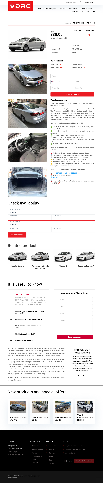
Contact (35, 463)
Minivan (52, 464)
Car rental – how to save (82, 351)
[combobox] (51, 213)
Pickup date (13, 216)
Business (52, 453)
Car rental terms (86, 9)
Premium (52, 456)
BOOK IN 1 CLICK (72, 94)
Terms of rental (37, 449)
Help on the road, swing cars (76, 449)
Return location (15, 222)
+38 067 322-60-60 (88, 2)
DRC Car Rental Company (47, 9)
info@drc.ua (72, 2)
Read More (82, 376)
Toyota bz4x (35, 418)
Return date (14, 228)
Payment (35, 453)
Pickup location (15, 209)
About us (35, 446)
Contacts (75, 12)
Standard (52, 449)
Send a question (74, 337)
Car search (73, 9)
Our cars (62, 9)
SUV (50, 460)
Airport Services (71, 453)
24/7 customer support (73, 446)
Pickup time (57, 216)
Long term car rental (37, 458)
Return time (57, 228)
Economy (52, 446)
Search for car (17, 235)
